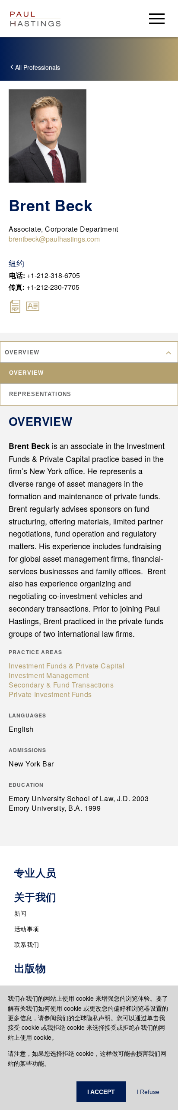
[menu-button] (157, 18)
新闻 (20, 913)
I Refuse (148, 1091)
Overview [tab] (26, 373)
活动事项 (26, 928)
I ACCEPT (101, 1091)
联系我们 (26, 944)
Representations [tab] (40, 394)
